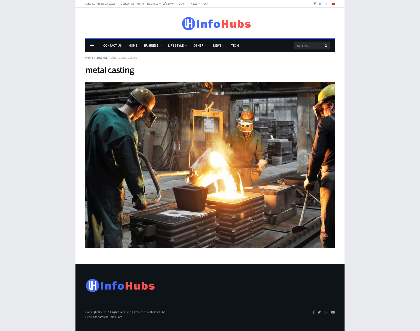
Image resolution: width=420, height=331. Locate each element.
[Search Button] (326, 45)
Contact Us (127, 3)
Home (141, 3)
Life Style (168, 3)
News (194, 3)
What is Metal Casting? (124, 58)
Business (152, 3)
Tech (205, 3)
